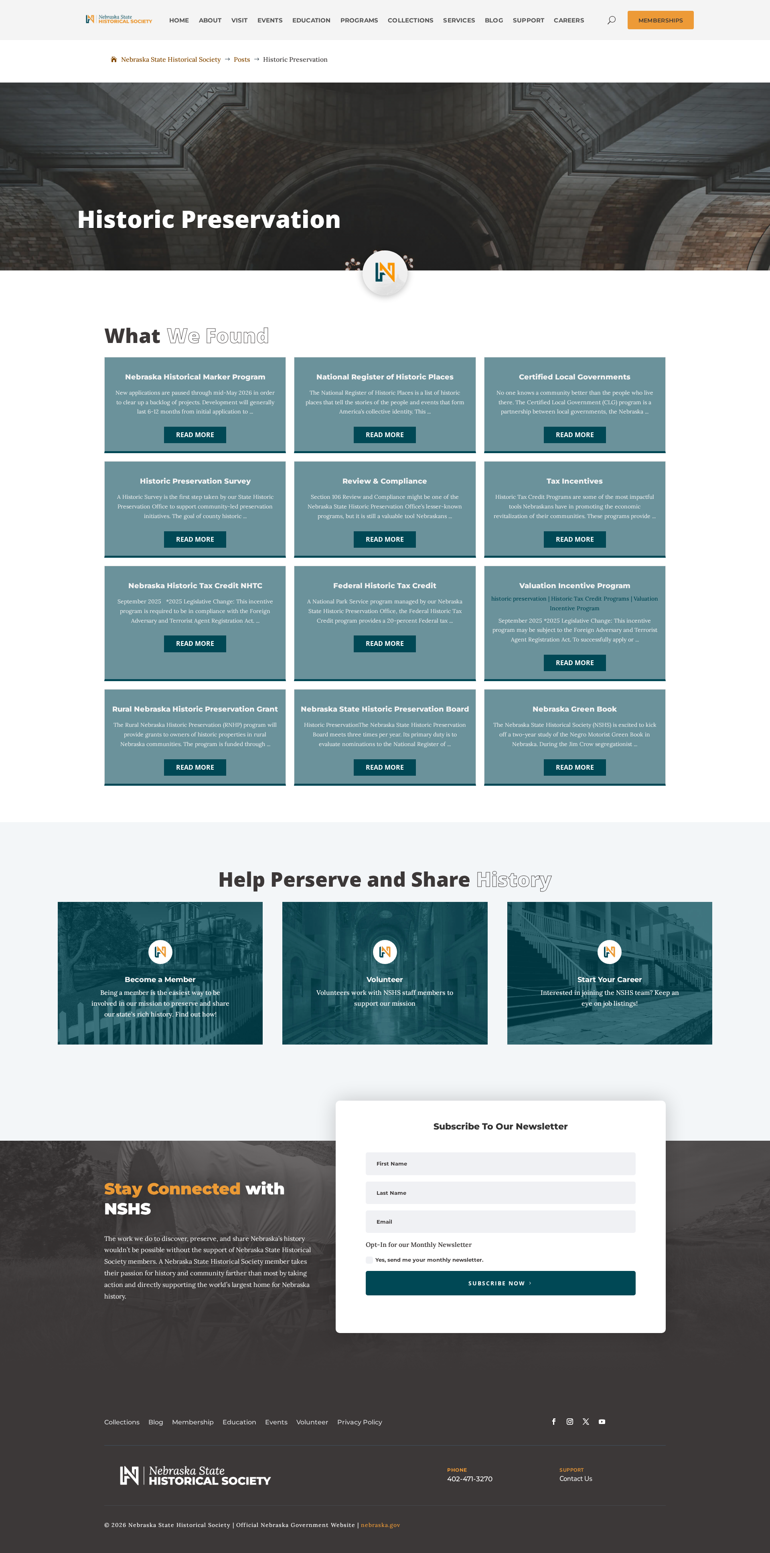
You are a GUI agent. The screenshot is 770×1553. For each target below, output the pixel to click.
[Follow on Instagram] (569, 1421)
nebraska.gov (380, 1525)
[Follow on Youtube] (602, 1421)
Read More (195, 434)
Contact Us (575, 1478)
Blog (155, 1422)
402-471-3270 (469, 1479)
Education (239, 1422)
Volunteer (312, 1422)
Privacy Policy (359, 1422)
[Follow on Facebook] (553, 1421)
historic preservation (519, 598)
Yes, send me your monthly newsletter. (429, 1260)
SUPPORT (571, 1470)
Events (276, 1422)
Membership (193, 1422)
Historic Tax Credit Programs (590, 598)
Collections (122, 1422)
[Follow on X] (586, 1421)
